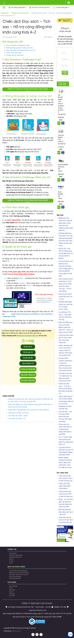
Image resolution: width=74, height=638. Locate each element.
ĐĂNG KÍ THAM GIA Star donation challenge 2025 (28, 89)
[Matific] (61, 188)
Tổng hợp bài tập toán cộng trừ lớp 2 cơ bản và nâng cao (66, 478)
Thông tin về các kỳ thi (20, 13)
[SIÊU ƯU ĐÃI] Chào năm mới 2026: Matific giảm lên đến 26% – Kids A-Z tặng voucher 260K (66, 327)
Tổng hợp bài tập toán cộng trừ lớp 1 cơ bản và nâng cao (66, 493)
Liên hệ (11, 559)
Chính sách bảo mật (15, 557)
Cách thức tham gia (13, 53)
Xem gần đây (13, 586)
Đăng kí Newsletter (15, 578)
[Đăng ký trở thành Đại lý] (65, 20)
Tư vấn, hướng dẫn (60, 7)
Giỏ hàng (11, 594)
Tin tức (11, 561)
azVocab (21, 283)
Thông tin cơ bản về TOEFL (18, 413)
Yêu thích (12, 595)
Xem (59, 123)
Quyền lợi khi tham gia (15, 55)
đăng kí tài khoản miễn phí (28, 336)
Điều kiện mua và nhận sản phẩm (19, 572)
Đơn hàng (12, 590)
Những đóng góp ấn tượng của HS (19, 48)
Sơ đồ (11, 563)
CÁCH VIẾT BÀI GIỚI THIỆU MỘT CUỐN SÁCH (65, 486)
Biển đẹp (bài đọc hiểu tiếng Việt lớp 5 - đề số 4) (66, 512)
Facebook (32, 634)
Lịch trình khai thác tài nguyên (18, 570)
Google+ (41, 634)
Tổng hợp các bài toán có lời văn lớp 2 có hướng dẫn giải (66, 519)
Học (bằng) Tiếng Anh (17, 7)
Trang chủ (4, 13)
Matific (20, 278)
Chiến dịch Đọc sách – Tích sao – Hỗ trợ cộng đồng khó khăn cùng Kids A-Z (66, 388)
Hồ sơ (11, 588)
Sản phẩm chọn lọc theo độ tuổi (18, 574)
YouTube (37, 634)
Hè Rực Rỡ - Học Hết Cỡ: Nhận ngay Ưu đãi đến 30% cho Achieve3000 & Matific (66, 253)
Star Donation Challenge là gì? (18, 45)
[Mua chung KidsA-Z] (61, 91)
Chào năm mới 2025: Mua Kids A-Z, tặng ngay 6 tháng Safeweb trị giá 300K (65, 429)
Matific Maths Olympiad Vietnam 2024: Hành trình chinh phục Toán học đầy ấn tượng (65, 462)
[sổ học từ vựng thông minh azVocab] (65, 534)
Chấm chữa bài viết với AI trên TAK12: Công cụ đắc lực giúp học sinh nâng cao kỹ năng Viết (65, 350)
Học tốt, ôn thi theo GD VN (39, 7)
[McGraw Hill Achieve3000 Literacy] (61, 160)
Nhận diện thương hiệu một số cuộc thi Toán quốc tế (28, 410)
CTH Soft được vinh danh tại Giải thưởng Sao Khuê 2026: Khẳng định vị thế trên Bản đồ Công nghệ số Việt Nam (66, 268)
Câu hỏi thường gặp (15, 576)
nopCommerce (15, 631)
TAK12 (28, 285)
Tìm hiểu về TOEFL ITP (17, 419)
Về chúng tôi (13, 553)
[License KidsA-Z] (61, 131)
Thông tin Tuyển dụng (15, 555)
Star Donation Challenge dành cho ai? (20, 50)
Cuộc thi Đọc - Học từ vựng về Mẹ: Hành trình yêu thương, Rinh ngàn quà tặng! (65, 416)
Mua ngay (62, 123)
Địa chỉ (11, 592)
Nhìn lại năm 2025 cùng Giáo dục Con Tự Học (65, 296)
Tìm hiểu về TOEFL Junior (18, 416)
